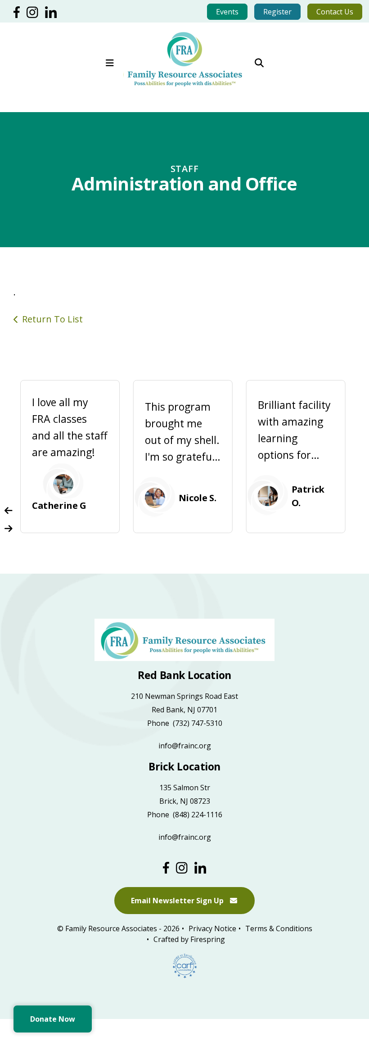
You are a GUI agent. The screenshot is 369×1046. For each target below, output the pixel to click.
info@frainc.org (184, 746)
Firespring (207, 939)
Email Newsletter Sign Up (178, 901)
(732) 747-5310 (197, 723)
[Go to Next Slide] (8, 528)
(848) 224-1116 (197, 815)
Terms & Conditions (278, 928)
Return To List (52, 319)
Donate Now (52, 1019)
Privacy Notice (212, 928)
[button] (109, 58)
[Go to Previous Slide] (8, 510)
